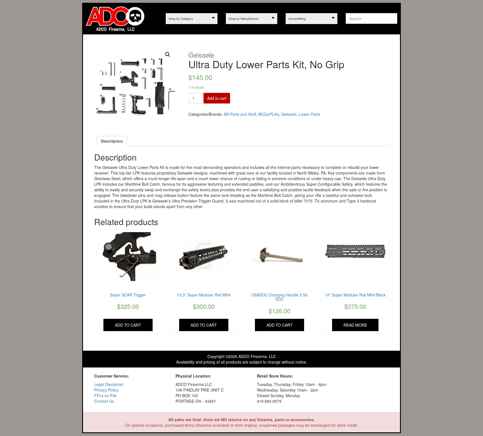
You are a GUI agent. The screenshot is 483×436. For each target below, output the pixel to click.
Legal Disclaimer (109, 384)
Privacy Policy (106, 390)
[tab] (112, 141)
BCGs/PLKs (268, 114)
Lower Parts (309, 114)
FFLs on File (105, 395)
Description (112, 141)
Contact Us (104, 401)
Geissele (289, 114)
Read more (355, 325)
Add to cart (216, 98)
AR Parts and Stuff (240, 114)
